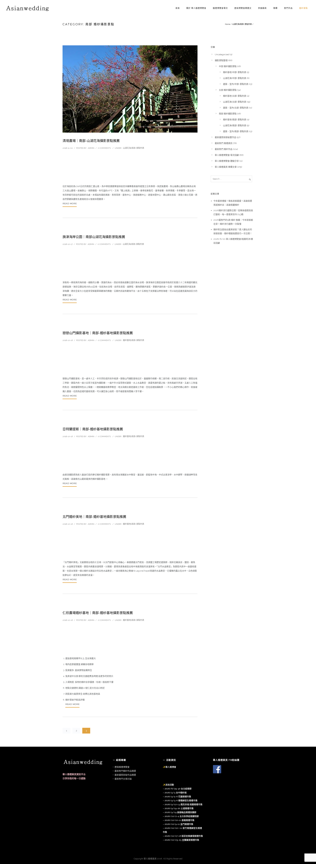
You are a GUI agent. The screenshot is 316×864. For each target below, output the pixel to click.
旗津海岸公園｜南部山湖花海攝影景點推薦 (94, 237)
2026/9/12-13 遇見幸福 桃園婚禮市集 (183, 804)
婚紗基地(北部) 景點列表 (234, 96)
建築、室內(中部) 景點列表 (235, 84)
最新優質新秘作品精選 (125, 775)
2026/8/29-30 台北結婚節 (178, 788)
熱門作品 (288, 8)
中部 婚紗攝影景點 (228, 66)
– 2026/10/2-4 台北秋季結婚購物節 (181, 816)
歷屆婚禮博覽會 (122, 767)
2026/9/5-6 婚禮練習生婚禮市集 (181, 800)
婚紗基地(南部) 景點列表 (133, 340)
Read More (70, 203)
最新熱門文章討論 (123, 779)
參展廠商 (262, 8)
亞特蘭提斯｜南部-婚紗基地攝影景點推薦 (93, 429)
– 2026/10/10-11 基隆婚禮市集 (178, 820)
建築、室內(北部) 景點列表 (235, 107)
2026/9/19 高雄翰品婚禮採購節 (180, 812)
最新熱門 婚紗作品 (223, 149)
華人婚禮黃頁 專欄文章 (226, 167)
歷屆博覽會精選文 (242, 8)
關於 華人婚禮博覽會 (196, 8)
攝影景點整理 (221, 60)
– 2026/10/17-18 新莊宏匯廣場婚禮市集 (183, 836)
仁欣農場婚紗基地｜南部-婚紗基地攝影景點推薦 (98, 613)
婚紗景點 (303, 8)
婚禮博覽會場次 (220, 8)
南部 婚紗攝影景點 (228, 113)
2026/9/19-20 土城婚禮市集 (179, 808)
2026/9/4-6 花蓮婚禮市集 (178, 796)
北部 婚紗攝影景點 (228, 90)
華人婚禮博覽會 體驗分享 (227, 161)
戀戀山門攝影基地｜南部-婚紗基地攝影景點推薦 (98, 333)
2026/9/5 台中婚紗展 (176, 792)
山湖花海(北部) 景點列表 (234, 102)
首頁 (177, 8)
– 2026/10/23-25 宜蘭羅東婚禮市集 (181, 840)
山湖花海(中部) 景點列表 (234, 78)
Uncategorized (222, 54)
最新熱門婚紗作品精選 (125, 771)
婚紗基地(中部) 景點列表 (234, 72)
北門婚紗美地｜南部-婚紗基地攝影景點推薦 (94, 517)
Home (227, 24)
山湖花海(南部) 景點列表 (242, 24)
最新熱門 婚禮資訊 (223, 143)
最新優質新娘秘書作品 (225, 137)
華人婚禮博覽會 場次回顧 (227, 155)
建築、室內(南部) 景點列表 (235, 131)
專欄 (275, 8)
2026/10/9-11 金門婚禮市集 (179, 824)
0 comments (104, 148)
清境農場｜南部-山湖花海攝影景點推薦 (91, 141)
